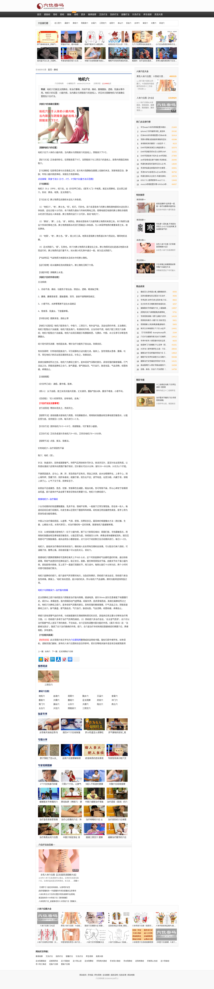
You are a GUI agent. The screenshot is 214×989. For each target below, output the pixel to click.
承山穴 (120, 23)
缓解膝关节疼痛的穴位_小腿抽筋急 (154, 308)
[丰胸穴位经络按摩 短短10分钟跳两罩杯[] (95, 53)
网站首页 (82, 975)
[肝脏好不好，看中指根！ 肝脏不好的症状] (71, 37)
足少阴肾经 (165, 961)
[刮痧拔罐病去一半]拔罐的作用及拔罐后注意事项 (57, 891)
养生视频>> (141, 260)
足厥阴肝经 (53, 961)
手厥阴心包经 (152, 961)
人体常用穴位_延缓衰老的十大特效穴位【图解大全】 (59, 901)
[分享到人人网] (58, 659)
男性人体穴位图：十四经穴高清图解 (151, 76)
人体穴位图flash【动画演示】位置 (121, 942)
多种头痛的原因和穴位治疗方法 (168, 61)
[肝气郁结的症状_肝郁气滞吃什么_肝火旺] (47, 37)
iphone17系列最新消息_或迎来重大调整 (156, 131)
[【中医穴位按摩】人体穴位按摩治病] (166, 935)
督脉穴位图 (65, 964)
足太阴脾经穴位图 (66, 652)
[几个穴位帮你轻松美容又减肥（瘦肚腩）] (142, 37)
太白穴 (42, 708)
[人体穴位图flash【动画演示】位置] (118, 935)
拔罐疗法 (69, 956)
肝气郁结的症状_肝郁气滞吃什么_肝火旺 (53, 44)
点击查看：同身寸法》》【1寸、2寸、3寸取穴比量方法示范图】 (66, 179)
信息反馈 (122, 975)
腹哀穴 (42, 700)
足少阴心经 (77, 961)
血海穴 (47, 652)
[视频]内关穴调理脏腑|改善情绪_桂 (154, 312)
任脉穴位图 (53, 964)
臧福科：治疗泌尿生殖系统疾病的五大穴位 (148, 61)
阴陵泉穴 (72, 708)
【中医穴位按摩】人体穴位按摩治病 (170, 942)
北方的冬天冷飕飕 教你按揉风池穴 (154, 304)
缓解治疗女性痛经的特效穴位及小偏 (155, 361)
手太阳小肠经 (115, 961)
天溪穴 (100, 696)
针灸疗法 (79, 956)
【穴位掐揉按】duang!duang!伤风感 (155, 333)
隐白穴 (100, 704)
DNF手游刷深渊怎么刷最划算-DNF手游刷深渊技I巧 (160, 148)
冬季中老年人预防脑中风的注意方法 (155, 341)
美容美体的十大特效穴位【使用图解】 (53, 898)
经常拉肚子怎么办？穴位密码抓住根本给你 (125, 44)
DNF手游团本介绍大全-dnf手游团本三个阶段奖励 (160, 156)
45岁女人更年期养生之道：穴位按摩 (155, 349)
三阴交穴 (102, 23)
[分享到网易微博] (64, 659)
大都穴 (85, 704)
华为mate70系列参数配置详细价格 (154, 127)
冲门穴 (115, 700)
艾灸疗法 (49, 956)
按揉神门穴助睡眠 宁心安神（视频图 (155, 345)
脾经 (56, 69)
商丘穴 (115, 704)
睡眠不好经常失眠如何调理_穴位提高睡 (123, 61)
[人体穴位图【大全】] (47, 918)
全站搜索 (106, 975)
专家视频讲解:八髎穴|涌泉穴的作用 (154, 316)
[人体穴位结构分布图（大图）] (47, 935)
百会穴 (128, 23)
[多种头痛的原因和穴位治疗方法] (166, 53)
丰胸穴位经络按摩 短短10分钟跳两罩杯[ (100, 61)
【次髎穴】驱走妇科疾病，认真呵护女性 (54, 887)
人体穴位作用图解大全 (95, 942)
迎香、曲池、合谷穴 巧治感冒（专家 (155, 369)
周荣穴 (71, 696)
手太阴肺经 (127, 961)
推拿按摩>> (141, 200)
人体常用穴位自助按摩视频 (142, 942)
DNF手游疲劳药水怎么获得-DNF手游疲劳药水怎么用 (161, 152)
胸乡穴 (85, 696)
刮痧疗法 (59, 956)
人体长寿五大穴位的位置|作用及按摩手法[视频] (57, 894)
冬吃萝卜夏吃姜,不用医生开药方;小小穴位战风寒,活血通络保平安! (166, 226)
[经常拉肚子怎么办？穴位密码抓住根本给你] (118, 37)
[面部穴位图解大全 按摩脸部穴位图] (95, 918)
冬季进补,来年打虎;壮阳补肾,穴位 (153, 300)
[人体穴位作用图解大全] (95, 935)
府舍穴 (100, 700)
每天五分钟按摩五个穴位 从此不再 (154, 329)
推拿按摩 (39, 956)
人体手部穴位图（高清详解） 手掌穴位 (147, 926)
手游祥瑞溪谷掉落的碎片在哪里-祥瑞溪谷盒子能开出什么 (163, 168)
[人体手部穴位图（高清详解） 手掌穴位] (142, 918)
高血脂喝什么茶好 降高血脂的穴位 (154, 365)
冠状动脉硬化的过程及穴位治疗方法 (155, 296)
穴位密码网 (59, 84)
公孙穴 (71, 704)
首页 (50, 69)
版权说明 (114, 975)
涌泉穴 (67, 23)
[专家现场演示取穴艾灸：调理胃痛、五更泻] (71, 53)
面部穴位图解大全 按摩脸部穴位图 (98, 926)
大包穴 (56, 708)
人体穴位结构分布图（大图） (48, 942)
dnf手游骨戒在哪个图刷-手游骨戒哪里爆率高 (158, 160)
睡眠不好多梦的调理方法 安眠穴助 (154, 357)
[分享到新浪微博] (46, 659)
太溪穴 (93, 23)
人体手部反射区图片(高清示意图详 (169, 926)
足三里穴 (57, 23)
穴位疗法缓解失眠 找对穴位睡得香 (154, 337)
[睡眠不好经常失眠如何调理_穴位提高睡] (118, 53)
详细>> (76, 881)
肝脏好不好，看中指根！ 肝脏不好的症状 (77, 44)
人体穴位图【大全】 (146, 98)
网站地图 (131, 975)
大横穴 (56, 700)
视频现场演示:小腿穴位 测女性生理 (154, 320)
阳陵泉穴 (84, 23)
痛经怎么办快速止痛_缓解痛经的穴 (154, 292)
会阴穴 (112, 23)
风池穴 (162, 23)
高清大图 (99, 956)
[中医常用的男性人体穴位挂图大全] (71, 935)
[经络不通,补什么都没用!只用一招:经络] (95, 37)
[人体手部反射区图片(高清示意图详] (166, 918)
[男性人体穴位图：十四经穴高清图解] (71, 918)
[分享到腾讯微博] (52, 659)
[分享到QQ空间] (40, 659)
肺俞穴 (75, 23)
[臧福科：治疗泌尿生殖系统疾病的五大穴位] (142, 53)
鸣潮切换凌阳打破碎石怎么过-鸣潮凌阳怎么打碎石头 (161, 164)
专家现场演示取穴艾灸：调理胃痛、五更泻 (77, 61)
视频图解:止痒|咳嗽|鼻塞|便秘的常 (154, 324)
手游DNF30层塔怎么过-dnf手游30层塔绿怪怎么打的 (161, 172)
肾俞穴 (145, 23)
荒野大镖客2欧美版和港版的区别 (153, 139)
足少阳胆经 (65, 961)
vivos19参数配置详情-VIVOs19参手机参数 (157, 184)
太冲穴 (137, 23)
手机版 (90, 975)
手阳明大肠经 (101, 961)
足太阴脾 (86, 700)
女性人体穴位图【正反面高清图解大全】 (59, 875)
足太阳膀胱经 (41, 961)
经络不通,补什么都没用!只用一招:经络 (99, 44)
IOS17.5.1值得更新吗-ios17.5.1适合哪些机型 (158, 180)
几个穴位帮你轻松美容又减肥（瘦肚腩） (147, 44)
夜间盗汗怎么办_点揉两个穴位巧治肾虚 (52, 61)
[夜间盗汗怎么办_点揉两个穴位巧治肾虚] (47, 53)
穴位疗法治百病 (47, 845)
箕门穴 (42, 704)
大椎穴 (153, 23)
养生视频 (89, 956)
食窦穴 (115, 696)
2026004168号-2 (111, 978)
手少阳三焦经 (41, 964)
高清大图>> (141, 240)
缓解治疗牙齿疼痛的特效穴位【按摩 (155, 353)
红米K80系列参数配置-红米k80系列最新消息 (158, 135)
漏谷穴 (56, 704)
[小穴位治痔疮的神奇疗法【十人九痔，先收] (166, 37)
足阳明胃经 (139, 961)
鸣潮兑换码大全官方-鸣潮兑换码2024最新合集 (159, 176)
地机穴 (42, 696)
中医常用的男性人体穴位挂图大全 (74, 942)
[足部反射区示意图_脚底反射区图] (118, 918)
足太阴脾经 (89, 961)
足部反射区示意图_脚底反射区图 (121, 926)
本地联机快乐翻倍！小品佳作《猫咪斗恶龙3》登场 (160, 144)
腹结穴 (71, 700)
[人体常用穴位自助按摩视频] (142, 935)
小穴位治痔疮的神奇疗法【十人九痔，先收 (172, 44)
